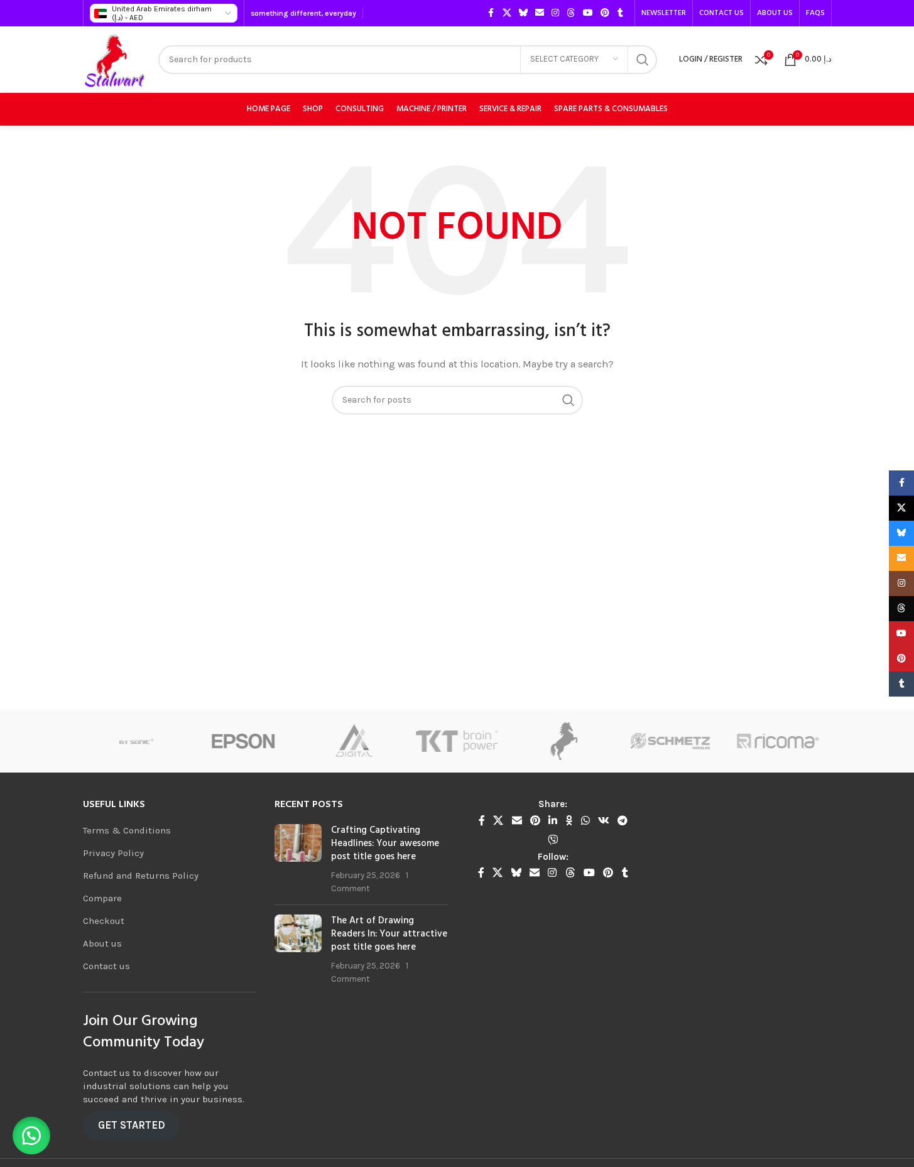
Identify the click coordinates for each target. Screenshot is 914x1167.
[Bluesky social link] (523, 13)
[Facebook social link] (491, 13)
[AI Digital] (258, 741)
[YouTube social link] (588, 13)
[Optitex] (793, 741)
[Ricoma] (686, 741)
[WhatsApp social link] (585, 820)
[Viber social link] (553, 840)
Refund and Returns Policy (141, 875)
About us (102, 943)
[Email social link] (539, 13)
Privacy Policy (113, 853)
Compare (102, 898)
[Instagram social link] (555, 13)
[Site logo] (114, 58)
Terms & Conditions (127, 830)
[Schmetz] (579, 741)
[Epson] (152, 741)
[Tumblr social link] (620, 13)
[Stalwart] (472, 741)
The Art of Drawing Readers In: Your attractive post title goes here (389, 934)
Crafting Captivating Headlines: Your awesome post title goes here (385, 843)
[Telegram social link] (623, 820)
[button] (31, 1135)
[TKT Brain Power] (365, 741)
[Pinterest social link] (605, 13)
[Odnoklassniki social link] (569, 820)
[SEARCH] (642, 59)
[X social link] (507, 13)
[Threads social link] (571, 13)
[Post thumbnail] (298, 859)
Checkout (103, 920)
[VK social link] (603, 820)
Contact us (106, 966)
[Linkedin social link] (553, 820)
